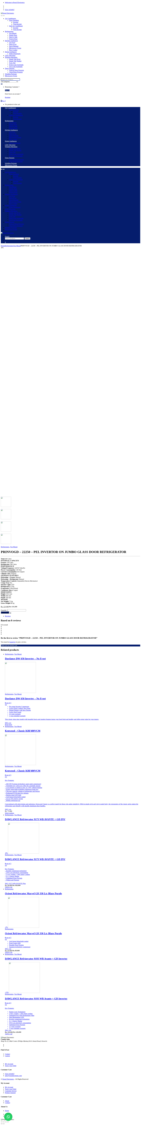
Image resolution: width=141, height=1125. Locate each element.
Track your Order (10, 1066)
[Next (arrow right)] (4, 1123)
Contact (7, 1054)
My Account (9, 1064)
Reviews (8, 616)
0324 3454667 (9, 10)
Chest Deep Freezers (16, 72)
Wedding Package (11, 74)
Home (3, 246)
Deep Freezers (9, 68)
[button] (10, 612)
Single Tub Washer (15, 61)
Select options (9, 813)
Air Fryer (12, 42)
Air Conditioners (10, 18)
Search (7, 236)
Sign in (7, 90)
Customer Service (11, 1091)
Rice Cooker (13, 50)
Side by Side (13, 37)
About (7, 1101)
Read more (8, 725)
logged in (12, 642)
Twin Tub (12, 63)
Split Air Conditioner (16, 26)
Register (7, 97)
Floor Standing (14, 20)
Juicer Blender (13, 46)
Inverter (15, 22)
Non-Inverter (17, 24)
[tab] (72, 616)
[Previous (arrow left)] (1, 1123)
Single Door (13, 35)
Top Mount (12, 33)
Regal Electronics (8, 1079)
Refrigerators (9, 31)
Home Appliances (11, 52)
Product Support (10, 1093)
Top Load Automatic (16, 66)
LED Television (10, 55)
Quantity (4, 610)
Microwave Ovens (15, 48)
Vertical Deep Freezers (16, 70)
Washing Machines (11, 57)
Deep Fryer (13, 44)
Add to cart (5, 612)
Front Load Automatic (16, 65)
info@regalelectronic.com (13, 1076)
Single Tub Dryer (14, 59)
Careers (7, 1056)
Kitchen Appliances (11, 41)
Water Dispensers (14, 54)
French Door (13, 39)
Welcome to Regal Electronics (15, 2)
